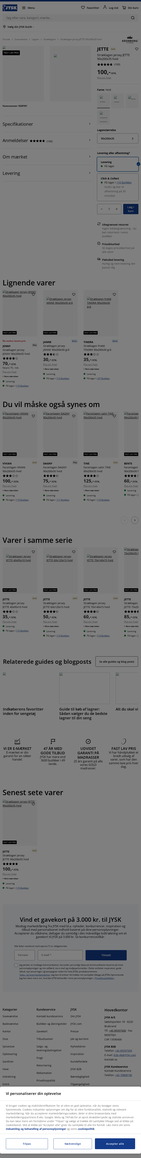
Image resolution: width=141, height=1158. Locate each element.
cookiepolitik (86, 1129)
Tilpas (27, 1143)
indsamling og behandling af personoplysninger (36, 1129)
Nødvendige (73, 1143)
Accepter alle (115, 1143)
